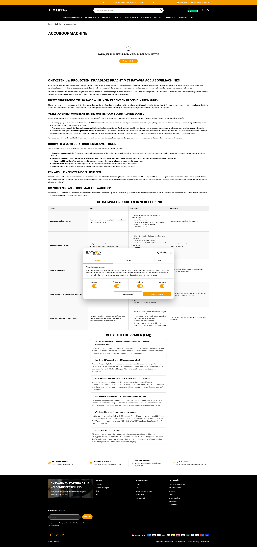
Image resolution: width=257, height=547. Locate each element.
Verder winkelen (128, 61)
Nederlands (183, 2)
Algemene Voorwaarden (83, 523)
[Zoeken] (161, 10)
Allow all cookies (157, 295)
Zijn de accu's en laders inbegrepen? (109, 430)
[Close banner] (170, 253)
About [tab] (158, 260)
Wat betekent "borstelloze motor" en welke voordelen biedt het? (121, 396)
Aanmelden (87, 517)
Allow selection (128, 295)
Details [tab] (128, 260)
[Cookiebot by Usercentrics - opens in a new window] (159, 252)
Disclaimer (205, 542)
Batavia (56, 542)
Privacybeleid (180, 542)
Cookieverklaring (193, 542)
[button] (103, 2)
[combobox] (128, 10)
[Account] (203, 10)
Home (50, 24)
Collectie (58, 24)
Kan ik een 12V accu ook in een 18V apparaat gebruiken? (117, 360)
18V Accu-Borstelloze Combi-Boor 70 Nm (189, 131)
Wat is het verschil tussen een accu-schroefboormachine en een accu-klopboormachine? (122, 343)
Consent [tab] (98, 260)
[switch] (117, 286)
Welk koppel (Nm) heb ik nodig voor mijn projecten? (115, 412)
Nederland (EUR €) (200, 2)
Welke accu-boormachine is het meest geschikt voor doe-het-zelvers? (122, 378)
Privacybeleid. (55, 525)
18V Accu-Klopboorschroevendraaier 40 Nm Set (147, 133)
